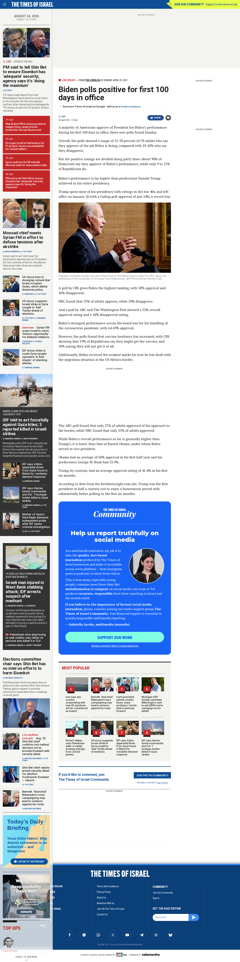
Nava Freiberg (12, 252)
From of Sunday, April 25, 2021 (103, 80)
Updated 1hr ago (23, 61)
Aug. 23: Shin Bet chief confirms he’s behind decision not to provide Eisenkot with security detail (36, 746)
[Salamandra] (151, 954)
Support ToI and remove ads (221, 4)
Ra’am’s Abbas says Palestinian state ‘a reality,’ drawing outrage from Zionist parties (75, 747)
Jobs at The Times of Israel (110, 908)
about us (101, 897)
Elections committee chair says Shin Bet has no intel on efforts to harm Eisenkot (24, 666)
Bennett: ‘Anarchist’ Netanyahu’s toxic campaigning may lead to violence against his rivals (102, 703)
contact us (102, 914)
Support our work (114, 637)
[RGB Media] (122, 955)
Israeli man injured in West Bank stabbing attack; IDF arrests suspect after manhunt (25, 591)
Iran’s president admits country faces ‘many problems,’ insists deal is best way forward (126, 704)
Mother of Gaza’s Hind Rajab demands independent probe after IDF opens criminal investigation (36, 521)
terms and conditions (108, 886)
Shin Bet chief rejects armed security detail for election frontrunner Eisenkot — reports (36, 774)
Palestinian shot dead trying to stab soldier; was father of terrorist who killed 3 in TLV (26, 638)
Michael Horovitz (14, 678)
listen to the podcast (31, 861)
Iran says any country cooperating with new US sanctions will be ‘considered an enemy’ (77, 704)
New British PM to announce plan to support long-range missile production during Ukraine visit (26, 127)
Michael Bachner (33, 758)
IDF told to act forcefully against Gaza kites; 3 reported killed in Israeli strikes (25, 427)
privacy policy (104, 892)
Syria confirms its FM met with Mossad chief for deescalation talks (26, 164)
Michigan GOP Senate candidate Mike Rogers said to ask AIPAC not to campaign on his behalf (152, 704)
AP (26, 531)
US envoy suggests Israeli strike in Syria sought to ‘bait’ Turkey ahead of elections (102, 746)
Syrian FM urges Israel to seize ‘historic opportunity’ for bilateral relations (35, 332)
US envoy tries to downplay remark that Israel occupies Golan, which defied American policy (36, 283)
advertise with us (105, 903)
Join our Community (189, 4)
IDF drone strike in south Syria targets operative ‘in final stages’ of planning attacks (34, 357)
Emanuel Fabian (32, 368)
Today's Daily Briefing (25, 824)
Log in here (162, 782)
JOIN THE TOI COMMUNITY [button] (152, 775)
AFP (63, 116)
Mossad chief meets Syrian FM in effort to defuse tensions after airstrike (23, 240)
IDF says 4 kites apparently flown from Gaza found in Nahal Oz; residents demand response (127, 747)
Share (157, 118)
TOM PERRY (27, 341)
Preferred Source (131, 106)
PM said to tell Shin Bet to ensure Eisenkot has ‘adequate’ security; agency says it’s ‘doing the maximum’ (24, 76)
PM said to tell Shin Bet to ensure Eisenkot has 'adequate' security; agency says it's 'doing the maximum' (24, 183)
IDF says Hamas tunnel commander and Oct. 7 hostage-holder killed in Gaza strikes (153, 747)
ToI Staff (7, 90)
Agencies (29, 294)
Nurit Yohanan (34, 645)
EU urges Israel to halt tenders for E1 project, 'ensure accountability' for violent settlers (25, 146)
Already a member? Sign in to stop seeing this (114, 645)
